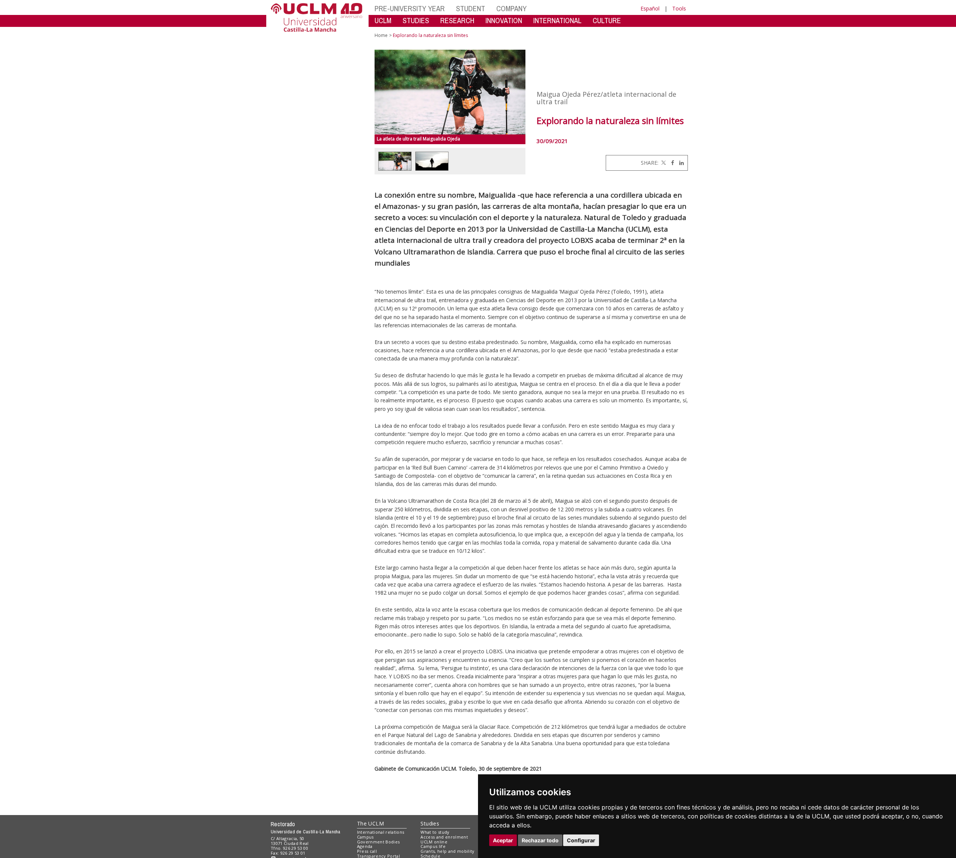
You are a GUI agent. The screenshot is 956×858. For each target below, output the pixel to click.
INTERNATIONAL (557, 20)
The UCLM (370, 823)
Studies (429, 823)
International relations (380, 832)
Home (381, 35)
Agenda (365, 846)
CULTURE (607, 20)
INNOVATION (503, 20)
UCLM (383, 20)
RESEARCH (457, 20)
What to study (434, 832)
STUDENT (470, 8)
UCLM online (433, 842)
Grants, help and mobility (447, 851)
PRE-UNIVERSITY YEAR (410, 8)
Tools (679, 8)
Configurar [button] (581, 840)
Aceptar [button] (503, 840)
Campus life (433, 846)
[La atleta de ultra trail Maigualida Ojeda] (450, 92)
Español (649, 8)
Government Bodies (378, 842)
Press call (367, 851)
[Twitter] (663, 162)
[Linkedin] (680, 162)
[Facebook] (670, 162)
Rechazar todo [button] (540, 840)
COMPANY (511, 8)
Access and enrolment (444, 837)
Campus (365, 837)
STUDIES (416, 20)
